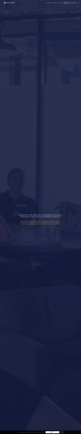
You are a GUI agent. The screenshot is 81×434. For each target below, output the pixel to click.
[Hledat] (78, 3)
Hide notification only (55, 432)
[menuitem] (48, 3)
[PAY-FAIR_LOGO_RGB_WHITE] (9, 3)
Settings (61, 432)
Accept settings (48, 432)
